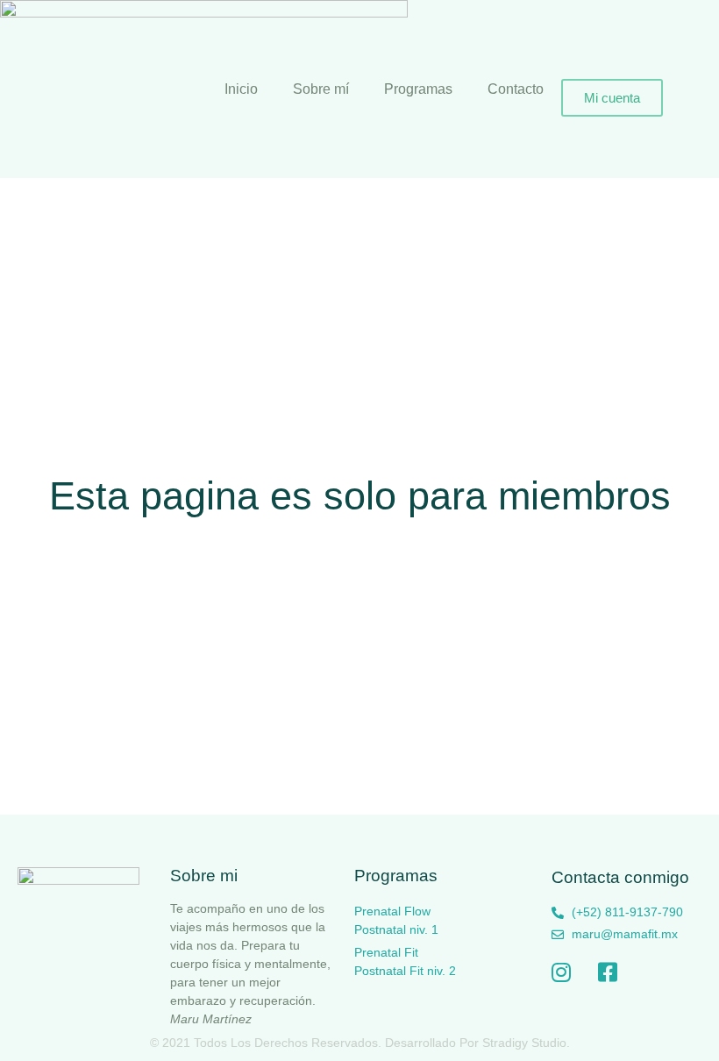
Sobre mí (321, 89)
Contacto (516, 89)
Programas (418, 89)
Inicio (241, 89)
